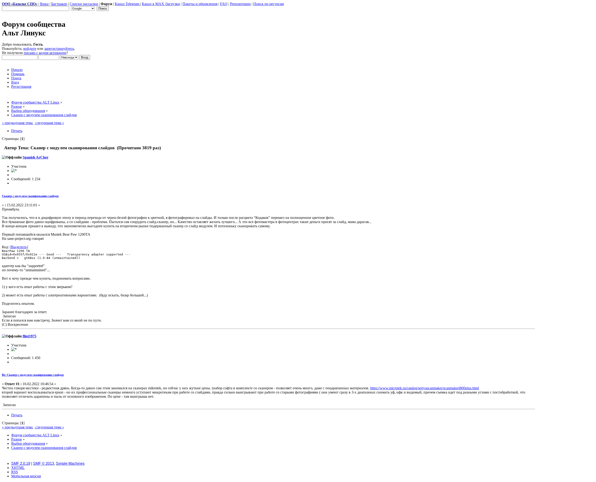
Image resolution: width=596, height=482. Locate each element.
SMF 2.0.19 (20, 463)
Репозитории (240, 4)
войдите (29, 49)
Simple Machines (70, 463)
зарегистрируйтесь (59, 49)
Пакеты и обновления (200, 4)
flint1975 (29, 336)
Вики (44, 4)
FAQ (223, 4)
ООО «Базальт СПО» (19, 4)
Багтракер (59, 4)
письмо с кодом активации (45, 53)
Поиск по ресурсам (268, 4)
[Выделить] (19, 247)
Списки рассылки (84, 4)
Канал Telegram (127, 4)
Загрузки (173, 4)
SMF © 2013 (43, 463)
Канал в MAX (153, 4)
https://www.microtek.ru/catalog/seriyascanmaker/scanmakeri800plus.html (424, 388)
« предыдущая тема (18, 123)
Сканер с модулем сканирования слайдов (30, 196)
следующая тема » (49, 123)
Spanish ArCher (35, 157)
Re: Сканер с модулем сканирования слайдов (33, 375)
